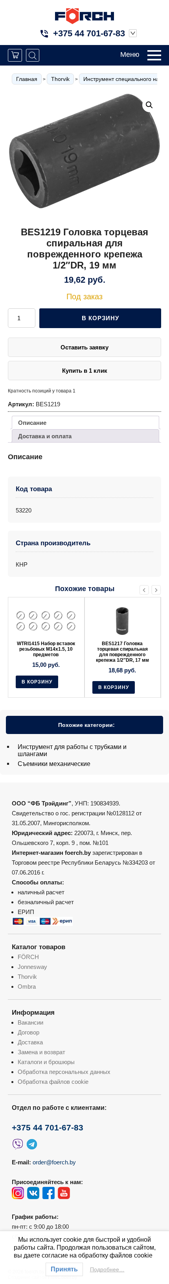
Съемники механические (54, 763)
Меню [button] (130, 54)
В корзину (100, 318)
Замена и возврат (41, 1052)
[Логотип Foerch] (84, 15)
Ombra (27, 986)
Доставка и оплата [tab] (45, 436)
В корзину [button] (37, 682)
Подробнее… (107, 1269)
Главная (26, 79)
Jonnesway (32, 966)
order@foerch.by (54, 1162)
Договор (28, 1032)
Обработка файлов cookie (53, 1081)
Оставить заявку (84, 347)
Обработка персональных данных (64, 1071)
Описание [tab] (32, 422)
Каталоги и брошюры (46, 1062)
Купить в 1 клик (84, 370)
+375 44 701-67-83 (89, 33)
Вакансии (30, 1022)
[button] (149, 105)
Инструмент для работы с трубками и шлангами (72, 750)
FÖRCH (28, 957)
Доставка (30, 1042)
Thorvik (60, 79)
